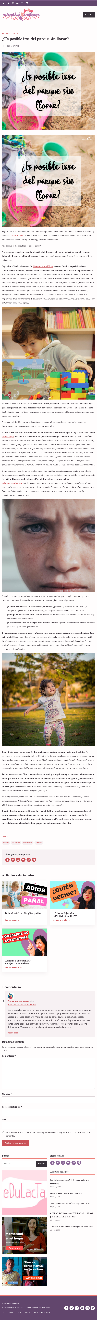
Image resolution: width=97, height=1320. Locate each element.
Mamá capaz (8, 436)
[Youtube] (17, 3)
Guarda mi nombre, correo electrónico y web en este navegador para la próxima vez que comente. (48, 1134)
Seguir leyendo (12, 920)
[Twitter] (8, 3)
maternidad (27, 842)
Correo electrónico (12, 1106)
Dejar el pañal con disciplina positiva (23, 913)
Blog (11, 1312)
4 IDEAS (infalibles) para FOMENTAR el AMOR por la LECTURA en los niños (71, 1215)
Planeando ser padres (18, 1001)
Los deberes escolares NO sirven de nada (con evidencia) (69, 1181)
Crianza (5, 836)
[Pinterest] (26, 3)
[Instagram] (13, 3)
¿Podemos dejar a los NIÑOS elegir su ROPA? (65, 914)
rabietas (39, 842)
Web (4, 1119)
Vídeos (18, 1312)
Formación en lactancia (41, 1312)
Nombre (7, 1094)
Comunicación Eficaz (43, 266)
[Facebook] (4, 3)
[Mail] (22, 3)
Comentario (9, 1055)
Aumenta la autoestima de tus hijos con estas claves (18, 962)
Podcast (27, 1312)
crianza (6, 842)
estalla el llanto (17, 235)
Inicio (4, 1312)
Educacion (16, 842)
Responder (13, 1032)
